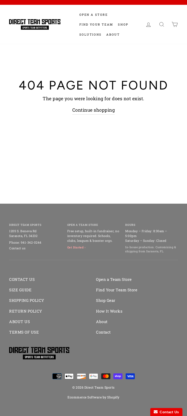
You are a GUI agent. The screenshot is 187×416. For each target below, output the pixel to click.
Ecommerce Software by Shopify (93, 397)
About (113, 34)
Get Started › (76, 247)
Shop (123, 24)
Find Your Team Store (116, 289)
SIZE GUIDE (20, 289)
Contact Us (168, 412)
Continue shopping (93, 110)
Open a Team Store (114, 279)
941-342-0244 (31, 242)
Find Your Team (96, 24)
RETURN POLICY (25, 311)
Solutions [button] (90, 34)
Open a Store (93, 15)
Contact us (17, 248)
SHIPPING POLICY (26, 300)
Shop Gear (105, 300)
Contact (103, 332)
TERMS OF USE (24, 332)
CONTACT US (22, 279)
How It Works (109, 311)
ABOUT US (19, 321)
